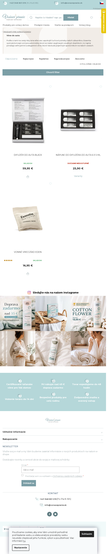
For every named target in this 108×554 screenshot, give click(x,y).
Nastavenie (20, 547)
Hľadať (71, 17)
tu (24, 541)
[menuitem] (16, 25)
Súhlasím (87, 534)
